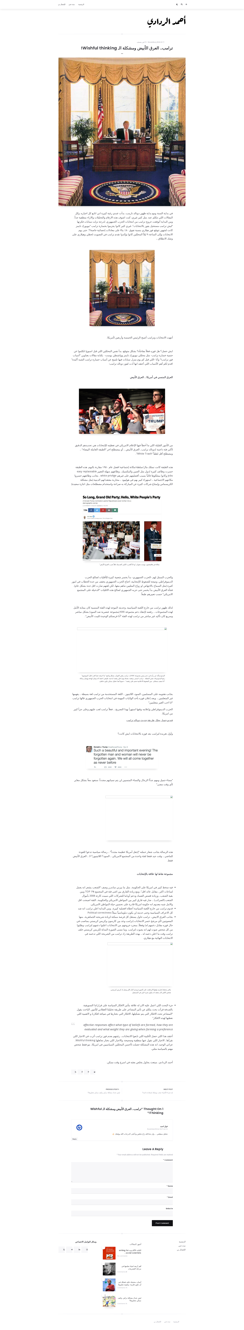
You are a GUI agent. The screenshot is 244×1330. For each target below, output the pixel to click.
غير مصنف (140, 42)
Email (170, 1197)
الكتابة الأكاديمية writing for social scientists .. (130, 1251)
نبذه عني (72, 4)
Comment (168, 1160)
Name (170, 1186)
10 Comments (122, 1303)
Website (169, 1208)
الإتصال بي (61, 4)
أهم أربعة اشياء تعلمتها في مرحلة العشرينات (131, 1267)
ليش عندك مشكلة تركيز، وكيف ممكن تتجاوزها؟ (129, 1299)
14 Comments (122, 1288)
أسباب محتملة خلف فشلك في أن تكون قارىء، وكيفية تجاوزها (129, 1283)
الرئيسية (81, 4)
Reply (75, 1139)
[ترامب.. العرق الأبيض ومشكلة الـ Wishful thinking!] (122, 132)
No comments (122, 1256)
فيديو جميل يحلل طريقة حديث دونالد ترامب (149, 720)
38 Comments (122, 1272)
